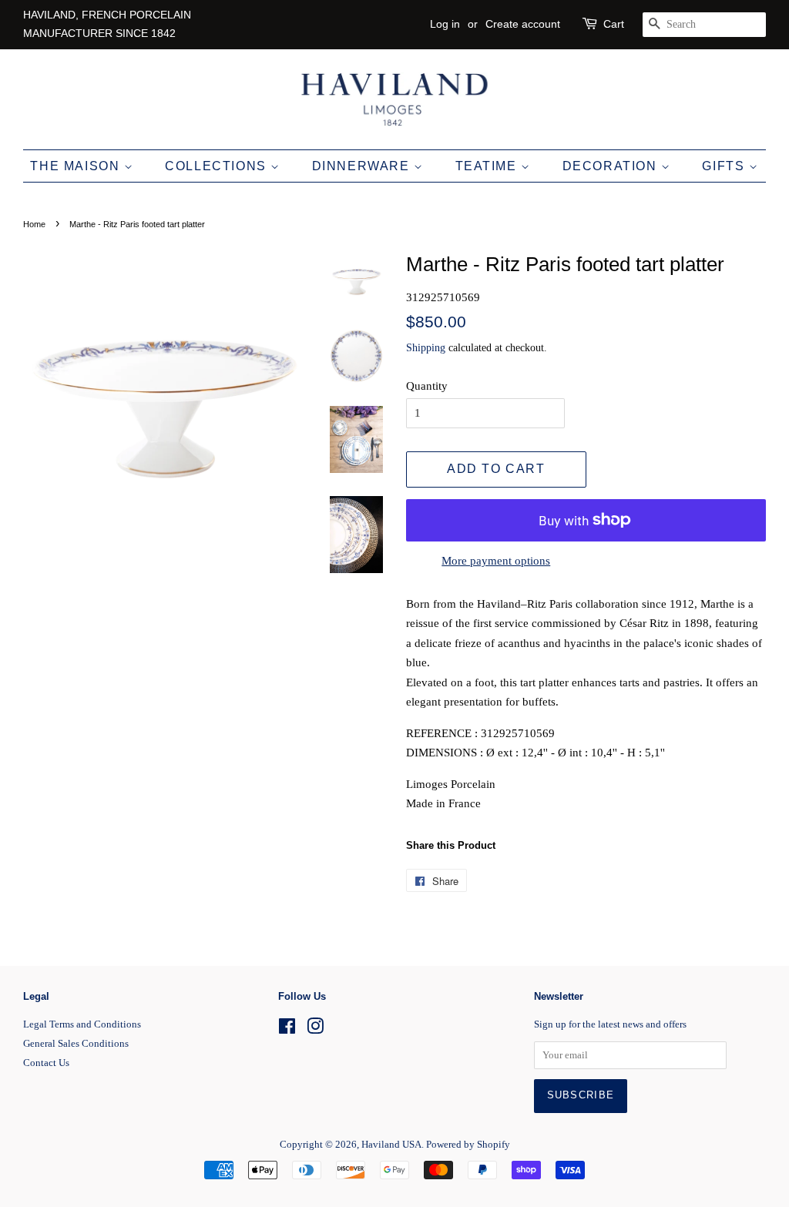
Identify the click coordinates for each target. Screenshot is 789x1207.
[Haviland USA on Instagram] (315, 1029)
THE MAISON (77, 166)
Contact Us (46, 1063)
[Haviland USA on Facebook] (287, 1029)
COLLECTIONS (217, 166)
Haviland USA (391, 1144)
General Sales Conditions (76, 1043)
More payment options (496, 561)
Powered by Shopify (468, 1144)
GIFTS (725, 166)
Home (34, 224)
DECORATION (612, 166)
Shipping (425, 348)
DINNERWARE (363, 166)
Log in (445, 24)
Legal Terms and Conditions (82, 1024)
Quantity (427, 386)
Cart (613, 24)
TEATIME (488, 166)
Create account (522, 24)
